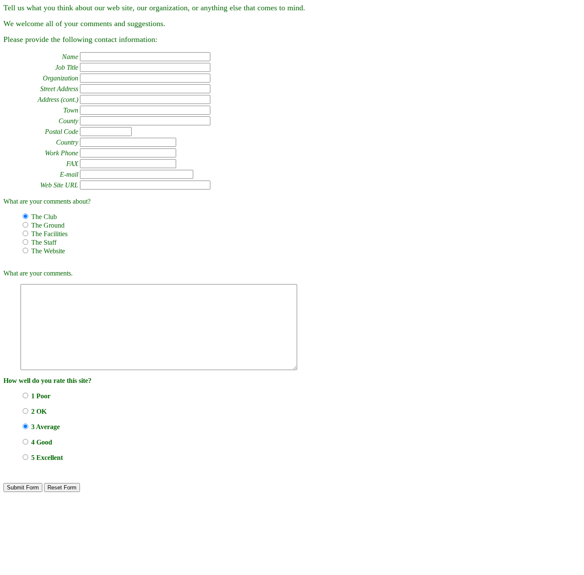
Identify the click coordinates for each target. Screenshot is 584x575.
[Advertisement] (291, 547)
